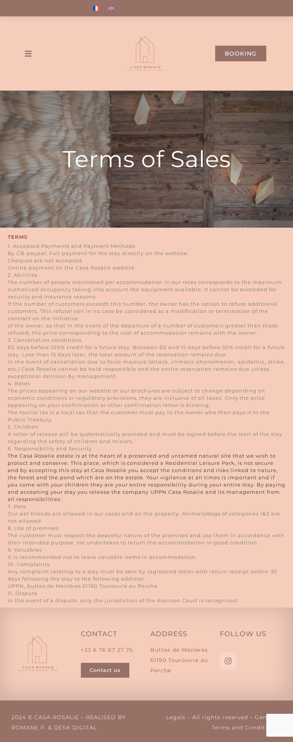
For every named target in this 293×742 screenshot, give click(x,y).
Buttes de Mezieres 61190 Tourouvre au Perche (179, 660)
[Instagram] (228, 661)
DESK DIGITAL (75, 727)
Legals (175, 717)
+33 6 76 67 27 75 (107, 649)
